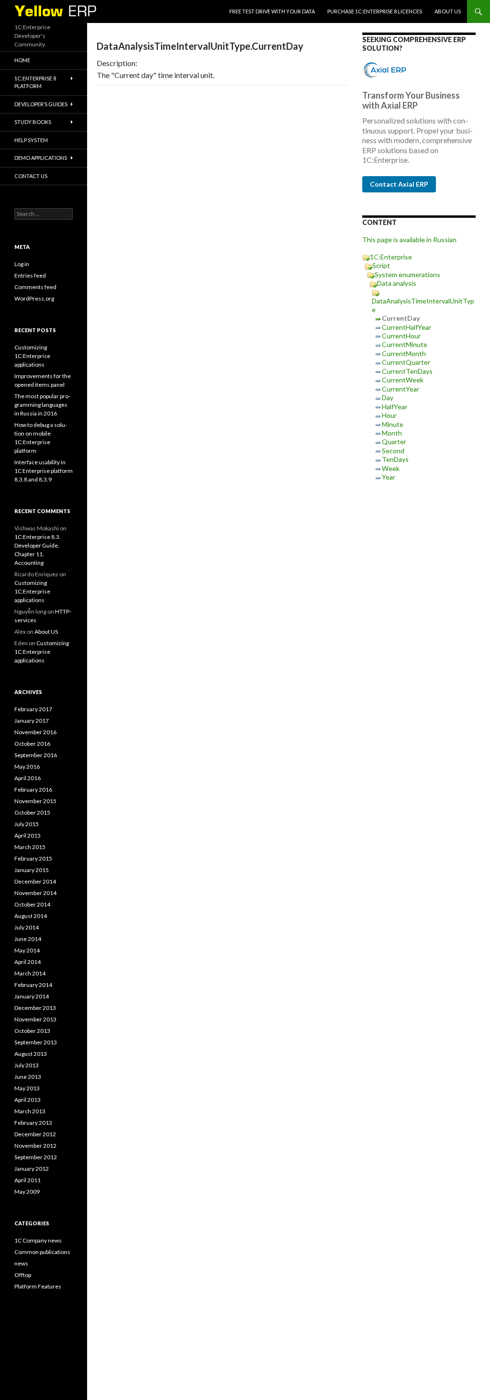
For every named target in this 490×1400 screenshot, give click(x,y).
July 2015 (26, 824)
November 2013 (35, 1019)
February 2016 (33, 789)
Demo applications (40, 158)
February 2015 (33, 858)
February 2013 (33, 1122)
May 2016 (27, 766)
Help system (31, 140)
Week (391, 468)
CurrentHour (401, 336)
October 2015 (32, 812)
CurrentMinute (404, 344)
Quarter (394, 441)
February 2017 (33, 709)
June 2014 (27, 938)
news (21, 1263)
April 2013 (27, 1099)
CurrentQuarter (406, 362)
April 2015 (27, 835)
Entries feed (30, 275)
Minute (392, 424)
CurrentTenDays (407, 371)
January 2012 (31, 1168)
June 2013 (27, 1076)
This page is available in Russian (409, 239)
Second (393, 451)
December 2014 (35, 881)
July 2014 (26, 927)
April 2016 (27, 778)
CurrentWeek (402, 380)
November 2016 (35, 732)
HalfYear (394, 407)
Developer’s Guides (40, 104)
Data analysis (396, 283)
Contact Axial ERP (399, 184)
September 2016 (35, 755)
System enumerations (407, 274)
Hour (389, 415)
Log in (21, 264)
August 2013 (30, 1053)
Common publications (42, 1251)
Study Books (32, 122)
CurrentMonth (404, 353)
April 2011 (27, 1180)
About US (447, 11)
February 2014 (33, 984)
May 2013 (27, 1088)
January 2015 (31, 870)
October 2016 (32, 743)
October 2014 (32, 904)
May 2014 (27, 950)
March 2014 (29, 973)
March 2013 (29, 1111)
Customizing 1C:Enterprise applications (32, 356)
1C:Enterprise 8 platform (35, 82)
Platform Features (37, 1286)
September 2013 (35, 1042)
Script (381, 265)
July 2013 (26, 1065)
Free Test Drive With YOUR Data (272, 11)
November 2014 (35, 892)
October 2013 (32, 1030)
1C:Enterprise (391, 257)
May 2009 (27, 1191)
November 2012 (35, 1145)
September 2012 (35, 1157)
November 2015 (35, 801)
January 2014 (31, 996)
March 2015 (29, 847)
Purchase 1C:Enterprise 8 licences (374, 11)
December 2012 (35, 1134)
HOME (22, 60)
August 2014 (30, 915)
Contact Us (30, 176)
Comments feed (35, 287)
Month (392, 433)
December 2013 (35, 1007)
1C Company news (38, 1240)
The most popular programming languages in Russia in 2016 (42, 404)
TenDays (395, 459)
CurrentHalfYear (406, 327)
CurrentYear (400, 389)
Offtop (22, 1274)
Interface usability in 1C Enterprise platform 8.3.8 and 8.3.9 (43, 471)
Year (388, 477)
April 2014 (27, 961)
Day (387, 397)
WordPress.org (34, 298)
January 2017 (31, 720)
